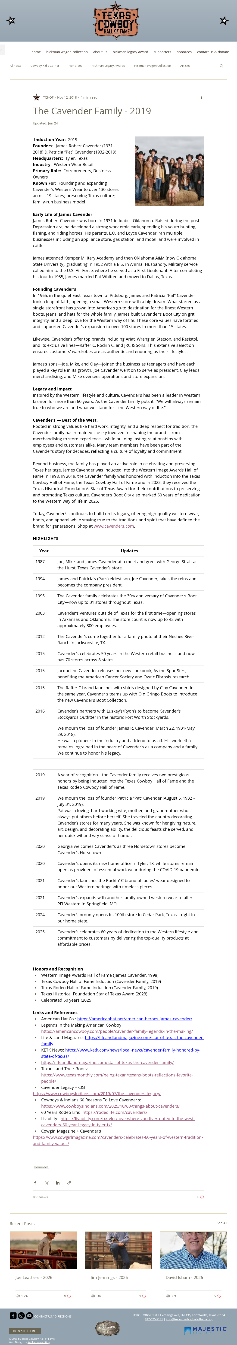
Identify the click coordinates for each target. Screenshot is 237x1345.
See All (222, 1223)
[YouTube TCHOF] (29, 1315)
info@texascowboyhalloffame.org (189, 1319)
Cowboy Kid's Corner (45, 65)
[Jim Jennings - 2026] (118, 1250)
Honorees (75, 65)
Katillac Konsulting (39, 1342)
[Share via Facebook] (35, 1183)
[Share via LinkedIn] (58, 1183)
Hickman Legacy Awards (108, 65)
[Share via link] (69, 1183)
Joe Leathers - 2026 (34, 1277)
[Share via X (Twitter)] (46, 1183)
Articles (185, 65)
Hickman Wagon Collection (152, 65)
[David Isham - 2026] (193, 1250)
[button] (221, 65)
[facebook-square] (13, 1315)
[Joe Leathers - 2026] (43, 1250)
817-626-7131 (154, 1319)
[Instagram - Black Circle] (21, 1315)
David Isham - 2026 (184, 1277)
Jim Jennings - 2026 (109, 1277)
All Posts (15, 65)
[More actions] (201, 97)
